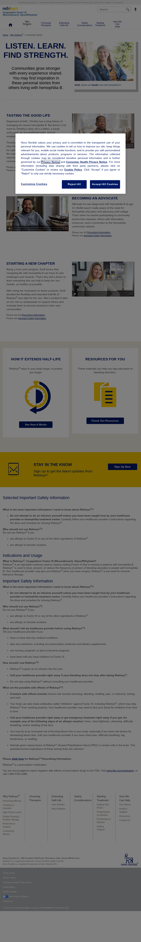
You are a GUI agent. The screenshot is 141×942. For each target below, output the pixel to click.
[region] (70, 164)
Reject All (74, 184)
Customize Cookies (34, 184)
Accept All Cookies (105, 184)
